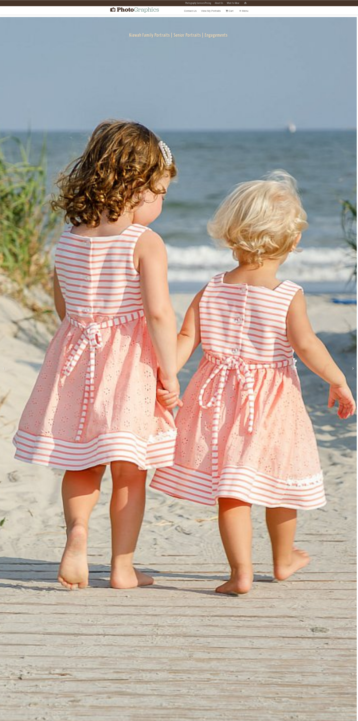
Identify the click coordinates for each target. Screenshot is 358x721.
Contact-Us (190, 11)
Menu (245, 11)
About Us (219, 3)
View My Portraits (211, 11)
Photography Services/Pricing (198, 3)
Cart (231, 11)
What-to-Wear (233, 3)
